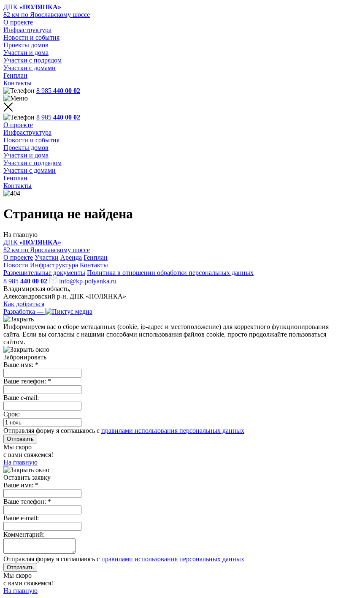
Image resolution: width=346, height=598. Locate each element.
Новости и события (31, 37)
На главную (20, 462)
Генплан (15, 75)
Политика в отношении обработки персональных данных (170, 272)
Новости (15, 265)
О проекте (18, 22)
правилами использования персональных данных (172, 430)
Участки (47, 257)
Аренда (71, 257)
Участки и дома (26, 52)
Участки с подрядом (32, 60)
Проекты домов (26, 45)
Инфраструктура (27, 29)
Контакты (17, 83)
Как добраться (23, 303)
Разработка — (24, 311)
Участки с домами (29, 67)
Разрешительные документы (44, 272)
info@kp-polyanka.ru (86, 281)
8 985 (58, 90)
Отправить (20, 439)
